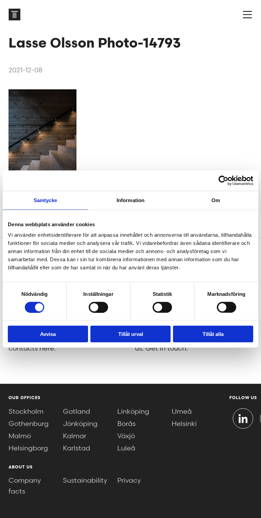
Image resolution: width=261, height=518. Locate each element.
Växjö (126, 436)
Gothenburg (28, 424)
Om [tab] (215, 200)
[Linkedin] (243, 418)
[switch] (98, 307)
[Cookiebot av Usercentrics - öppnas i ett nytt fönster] (223, 180)
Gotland (76, 412)
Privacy (129, 481)
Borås (126, 424)
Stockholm (26, 412)
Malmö (19, 436)
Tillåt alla (213, 334)
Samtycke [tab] (45, 200)
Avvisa (48, 334)
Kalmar (74, 436)
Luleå (126, 448)
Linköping (133, 412)
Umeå (182, 412)
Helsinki (184, 424)
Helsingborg (28, 448)
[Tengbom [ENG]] (14, 14)
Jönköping (80, 424)
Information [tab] (130, 200)
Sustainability (85, 481)
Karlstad (76, 448)
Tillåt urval (130, 334)
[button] (247, 15)
